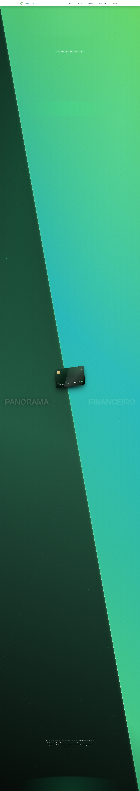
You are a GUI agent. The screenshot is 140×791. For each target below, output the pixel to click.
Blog (70, 3)
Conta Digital (102, 3)
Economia (90, 3)
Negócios (114, 3)
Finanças (79, 3)
